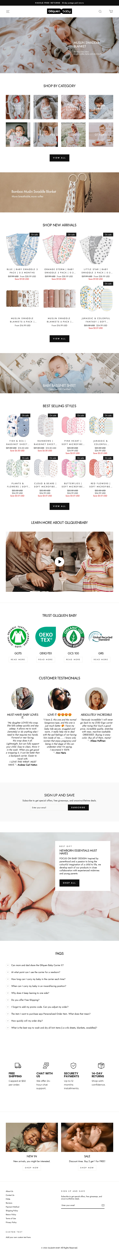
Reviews (9, 1203)
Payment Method (12, 1207)
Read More (18, 659)
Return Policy (11, 1214)
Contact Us (10, 1195)
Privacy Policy (11, 1222)
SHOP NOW (32, 1167)
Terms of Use (11, 1218)
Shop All (69, 882)
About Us (9, 1191)
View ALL (59, 338)
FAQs (8, 1199)
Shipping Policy (12, 1211)
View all (59, 157)
